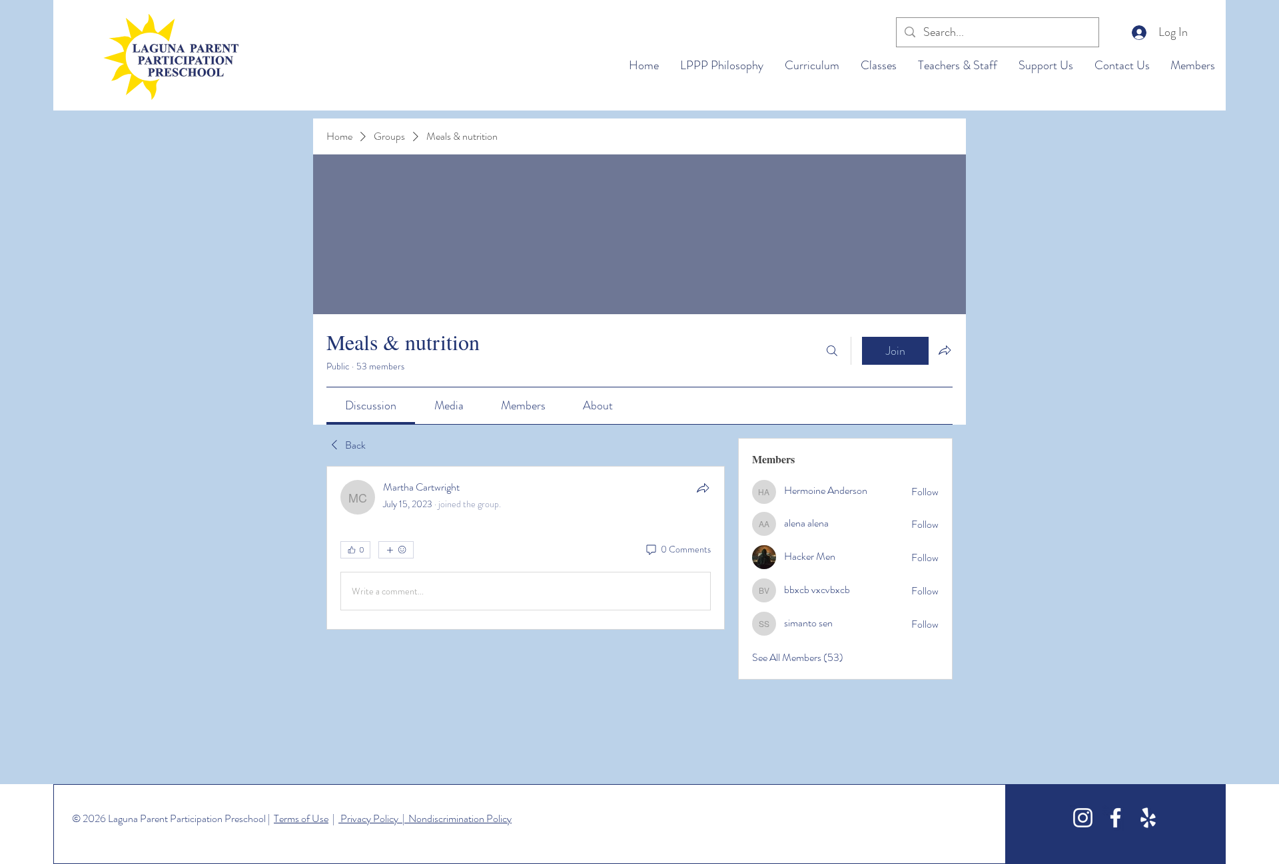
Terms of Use (301, 818)
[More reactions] (396, 549)
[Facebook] (1115, 818)
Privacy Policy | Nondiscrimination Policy (425, 818)
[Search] (832, 351)
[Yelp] (1148, 818)
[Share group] (945, 350)
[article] (525, 548)
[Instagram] (1083, 818)
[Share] (703, 488)
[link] (370, 405)
